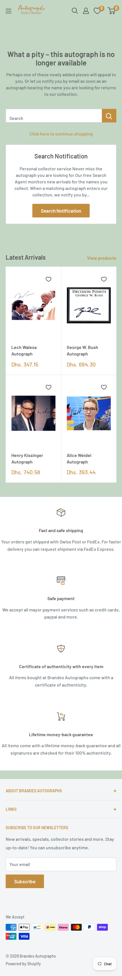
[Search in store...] (109, 115)
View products (101, 258)
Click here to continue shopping (61, 133)
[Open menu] (8, 11)
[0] (111, 10)
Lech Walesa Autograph (24, 350)
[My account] (86, 11)
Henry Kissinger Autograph (27, 458)
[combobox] (54, 115)
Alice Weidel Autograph (79, 458)
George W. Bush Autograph (82, 350)
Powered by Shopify (23, 963)
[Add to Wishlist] (48, 279)
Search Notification (61, 210)
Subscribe (24, 881)
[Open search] (75, 11)
